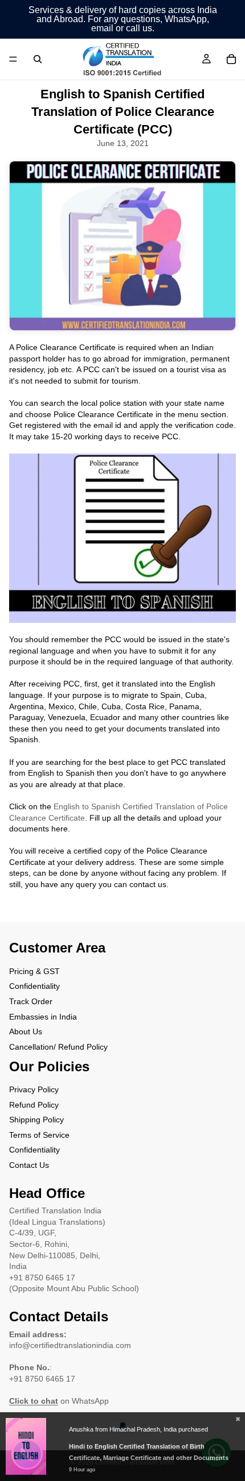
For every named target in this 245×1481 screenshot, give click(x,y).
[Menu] (13, 59)
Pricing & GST (34, 970)
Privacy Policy (34, 1089)
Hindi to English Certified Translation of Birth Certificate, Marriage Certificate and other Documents (148, 1452)
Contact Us (29, 1165)
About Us (25, 1031)
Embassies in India (43, 1016)
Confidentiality (34, 986)
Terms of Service (39, 1134)
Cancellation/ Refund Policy (58, 1046)
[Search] (37, 59)
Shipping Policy (36, 1119)
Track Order (30, 1001)
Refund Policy (34, 1104)
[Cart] (231, 59)
